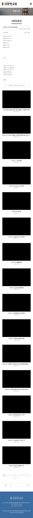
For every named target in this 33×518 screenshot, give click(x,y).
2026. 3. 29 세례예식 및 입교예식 (16, 314)
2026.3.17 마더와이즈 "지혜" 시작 (16, 441)
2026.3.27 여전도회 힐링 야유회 (16, 339)
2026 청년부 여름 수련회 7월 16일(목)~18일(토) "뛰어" (16, 110)
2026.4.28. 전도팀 (16, 212)
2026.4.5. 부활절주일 (16, 263)
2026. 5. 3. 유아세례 (17, 161)
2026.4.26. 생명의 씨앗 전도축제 (16, 237)
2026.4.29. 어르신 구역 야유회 (16, 186)
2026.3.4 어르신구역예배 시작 (16, 466)
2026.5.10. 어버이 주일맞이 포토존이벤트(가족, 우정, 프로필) (16, 136)
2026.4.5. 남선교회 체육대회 (17, 288)
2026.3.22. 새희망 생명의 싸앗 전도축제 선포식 (16, 390)
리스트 (4, 57)
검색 (28, 485)
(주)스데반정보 (20, 512)
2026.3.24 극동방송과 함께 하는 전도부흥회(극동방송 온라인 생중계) (16, 364)
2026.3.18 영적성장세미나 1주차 (16, 415)
